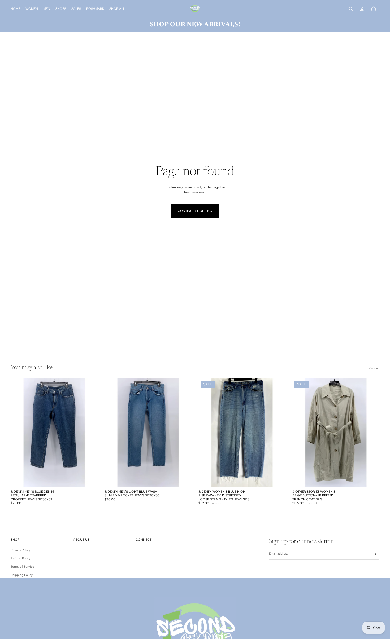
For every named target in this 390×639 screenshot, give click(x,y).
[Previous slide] (19, 433)
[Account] (362, 9)
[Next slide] (90, 433)
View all (374, 368)
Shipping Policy (22, 575)
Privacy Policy (20, 550)
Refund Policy (21, 558)
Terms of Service (22, 567)
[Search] (351, 9)
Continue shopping (195, 211)
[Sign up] (374, 554)
